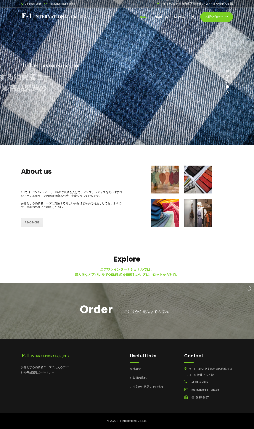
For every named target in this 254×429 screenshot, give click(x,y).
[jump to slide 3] (227, 76)
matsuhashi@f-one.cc (62, 3)
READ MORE (32, 222)
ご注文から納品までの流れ (146, 386)
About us (161, 17)
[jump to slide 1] (227, 86)
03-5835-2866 (33, 3)
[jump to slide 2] (227, 81)
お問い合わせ (214, 17)
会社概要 (135, 369)
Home (144, 17)
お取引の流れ (138, 378)
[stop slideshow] (227, 71)
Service (179, 17)
